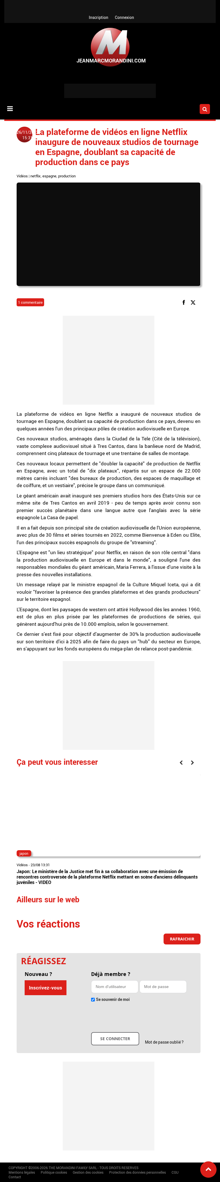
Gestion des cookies (88, 1172)
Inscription (98, 17)
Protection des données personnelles (137, 1172)
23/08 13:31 (40, 864)
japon (23, 853)
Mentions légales (22, 1172)
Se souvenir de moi (113, 999)
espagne (49, 176)
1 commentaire (30, 302)
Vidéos (22, 176)
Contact (15, 1177)
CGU (175, 1172)
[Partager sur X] (194, 302)
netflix (35, 176)
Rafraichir (182, 939)
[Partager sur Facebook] (185, 302)
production (67, 176)
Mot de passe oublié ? (164, 1042)
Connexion (124, 17)
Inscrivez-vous (45, 987)
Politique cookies (54, 1172)
